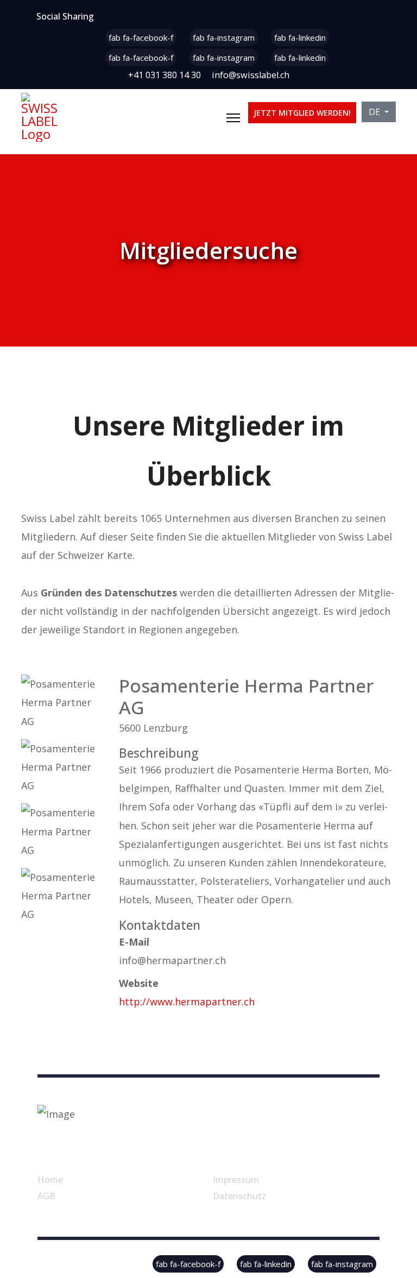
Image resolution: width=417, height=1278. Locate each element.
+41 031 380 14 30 (164, 75)
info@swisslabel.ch (250, 75)
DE (375, 112)
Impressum (236, 1180)
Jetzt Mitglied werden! (302, 113)
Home (50, 1180)
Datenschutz (239, 1196)
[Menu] (233, 118)
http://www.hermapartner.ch (187, 1001)
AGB (46, 1196)
